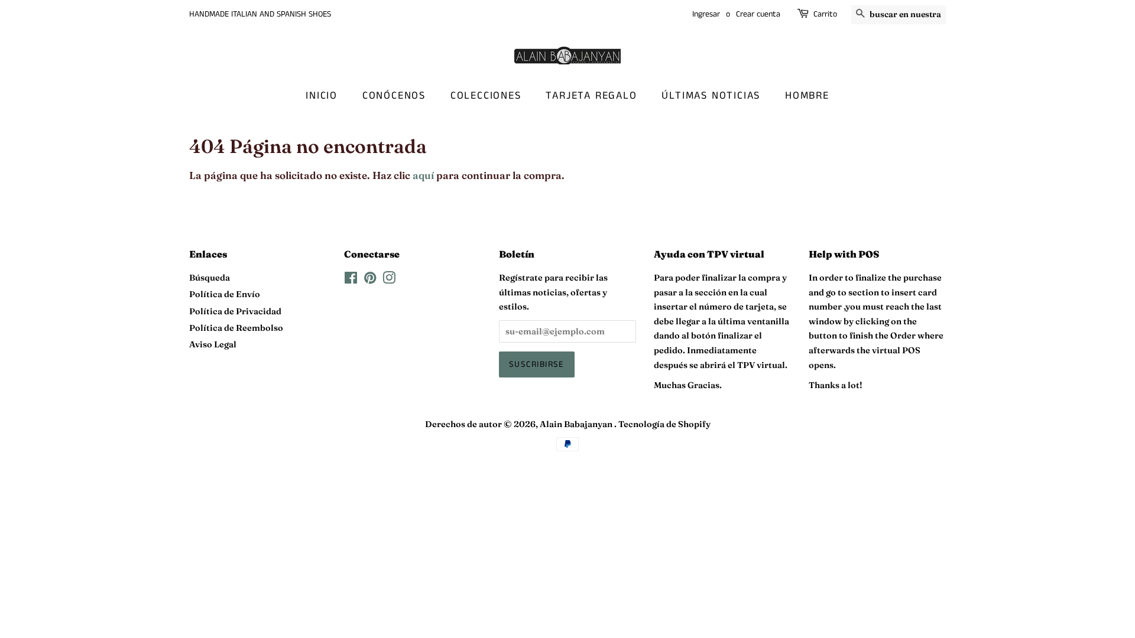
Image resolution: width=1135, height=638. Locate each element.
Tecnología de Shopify (664, 424)
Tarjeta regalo (591, 95)
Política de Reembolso (236, 328)
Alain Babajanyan (577, 424)
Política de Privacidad (235, 311)
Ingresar (706, 14)
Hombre (807, 95)
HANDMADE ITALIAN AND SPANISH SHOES (260, 14)
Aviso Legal (212, 344)
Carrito (825, 14)
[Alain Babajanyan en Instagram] (388, 280)
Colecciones (485, 95)
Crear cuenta (758, 14)
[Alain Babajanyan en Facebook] (351, 280)
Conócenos (394, 95)
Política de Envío (224, 294)
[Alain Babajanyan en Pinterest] (370, 280)
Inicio (322, 95)
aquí (423, 175)
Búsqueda (209, 277)
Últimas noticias (710, 95)
